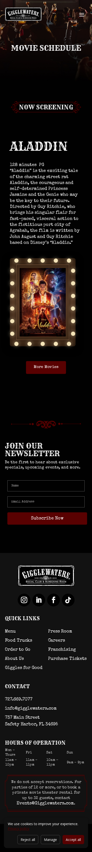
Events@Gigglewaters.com (45, 803)
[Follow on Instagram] (24, 600)
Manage (50, 839)
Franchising (62, 650)
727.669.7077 (18, 699)
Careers (56, 640)
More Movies (46, 367)
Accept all (73, 839)
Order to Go (17, 650)
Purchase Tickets (67, 659)
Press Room (60, 631)
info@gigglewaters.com (31, 708)
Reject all (28, 839)
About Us (14, 659)
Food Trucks (18, 640)
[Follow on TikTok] (68, 600)
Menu (10, 631)
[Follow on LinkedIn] (38, 600)
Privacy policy (18, 828)
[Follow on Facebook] (53, 600)
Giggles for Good (23, 668)
